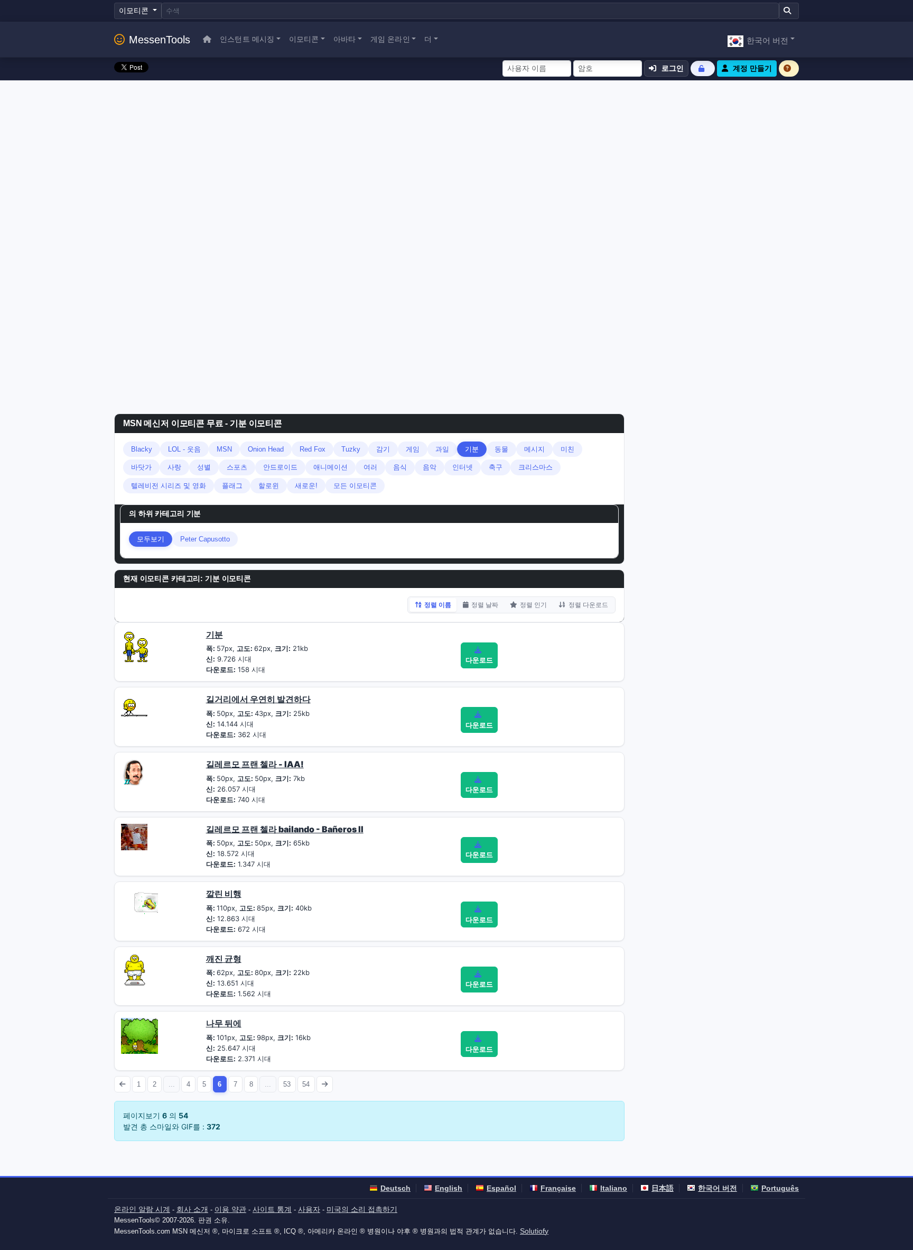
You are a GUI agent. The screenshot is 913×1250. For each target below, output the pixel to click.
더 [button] (428, 39)
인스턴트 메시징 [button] (247, 39)
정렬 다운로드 (588, 605)
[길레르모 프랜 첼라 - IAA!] (134, 771)
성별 (204, 467)
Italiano (613, 1188)
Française (558, 1188)
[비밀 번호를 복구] (703, 68)
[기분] (136, 644)
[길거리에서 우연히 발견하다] (134, 704)
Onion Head (266, 449)
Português (780, 1188)
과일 (442, 449)
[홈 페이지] (207, 39)
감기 (383, 449)
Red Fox (312, 449)
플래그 (232, 486)
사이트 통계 (272, 1209)
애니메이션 (330, 467)
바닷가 (141, 467)
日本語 (662, 1188)
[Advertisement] (456, 160)
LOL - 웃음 (184, 449)
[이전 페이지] (122, 1084)
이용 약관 (230, 1209)
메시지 (534, 449)
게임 (413, 449)
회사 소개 (192, 1209)
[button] (761, 39)
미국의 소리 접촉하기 (362, 1209)
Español (501, 1188)
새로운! (306, 486)
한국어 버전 (717, 1188)
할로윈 (268, 486)
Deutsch (395, 1188)
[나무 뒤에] (139, 1035)
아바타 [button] (344, 39)
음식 (400, 467)
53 (287, 1084)
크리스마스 (535, 467)
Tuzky (350, 449)
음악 (429, 467)
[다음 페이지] (324, 1084)
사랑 (174, 467)
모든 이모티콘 (355, 486)
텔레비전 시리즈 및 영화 (168, 486)
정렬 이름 (437, 605)
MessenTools (159, 39)
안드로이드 (280, 467)
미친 (567, 449)
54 (306, 1084)
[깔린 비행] (139, 902)
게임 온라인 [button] (390, 39)
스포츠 (237, 467)
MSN (224, 449)
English (448, 1188)
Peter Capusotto (205, 539)
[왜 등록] (789, 68)
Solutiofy (534, 1231)
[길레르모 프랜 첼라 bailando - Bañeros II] (134, 836)
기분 (472, 449)
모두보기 (150, 539)
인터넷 (462, 467)
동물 (501, 449)
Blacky (141, 449)
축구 (495, 467)
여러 (370, 467)
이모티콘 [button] (304, 39)
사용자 (309, 1209)
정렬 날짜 (484, 605)
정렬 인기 (533, 605)
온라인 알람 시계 (142, 1209)
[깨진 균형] (135, 971)
